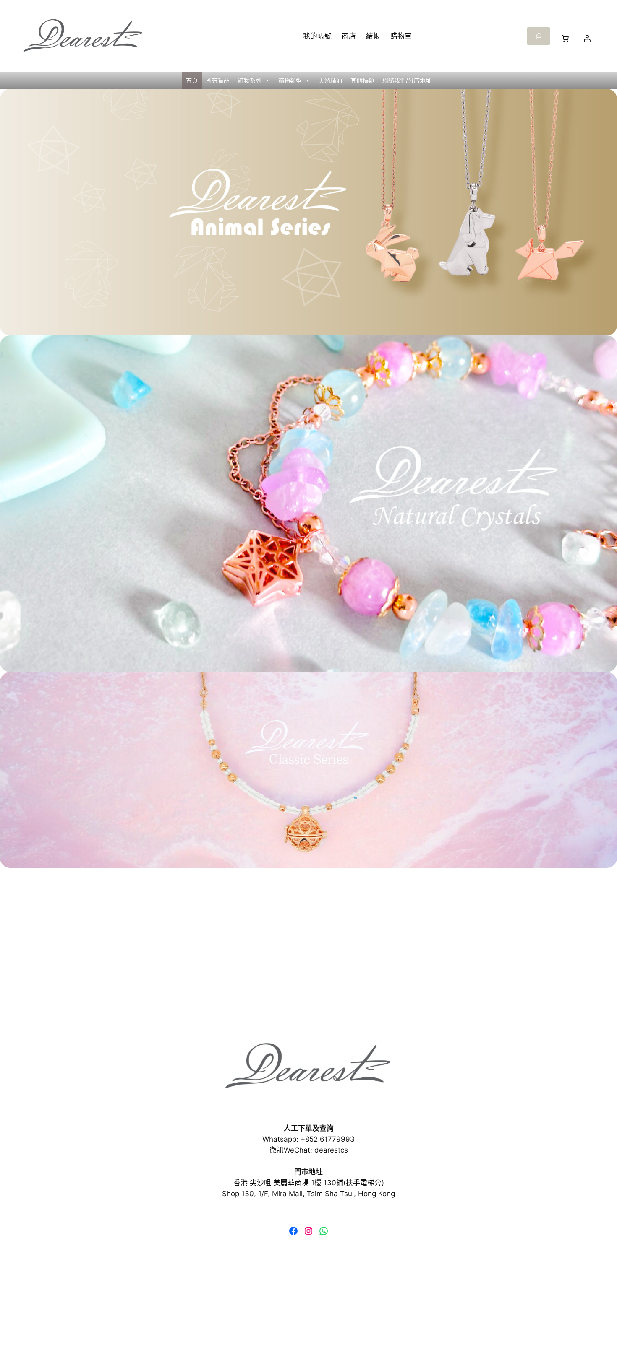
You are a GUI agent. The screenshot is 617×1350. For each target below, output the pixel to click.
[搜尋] (538, 36)
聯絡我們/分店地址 (406, 80)
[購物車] (565, 38)
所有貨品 (218, 80)
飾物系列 (249, 80)
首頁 (192, 80)
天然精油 (330, 80)
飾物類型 (290, 80)
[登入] (587, 38)
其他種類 (362, 80)
